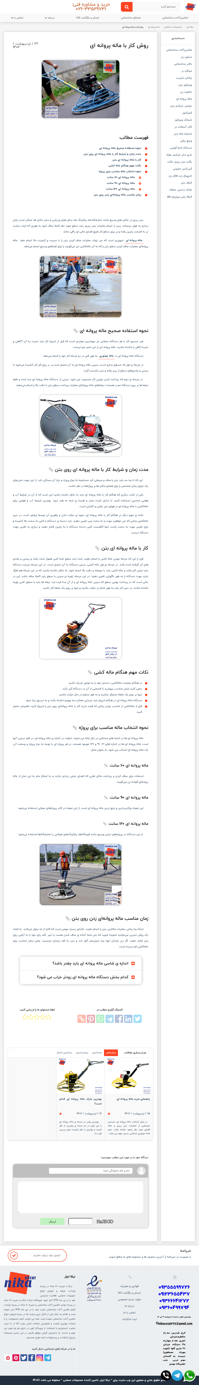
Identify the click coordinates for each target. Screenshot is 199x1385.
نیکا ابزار (189, 27)
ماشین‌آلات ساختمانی (175, 18)
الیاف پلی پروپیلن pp (179, 197)
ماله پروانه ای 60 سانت (121, 177)
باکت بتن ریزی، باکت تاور (179, 162)
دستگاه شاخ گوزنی (181, 148)
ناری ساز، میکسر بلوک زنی (179, 155)
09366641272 (174, 1301)
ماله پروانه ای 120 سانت (120, 189)
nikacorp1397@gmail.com (175, 1324)
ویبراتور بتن (185, 85)
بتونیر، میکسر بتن (181, 106)
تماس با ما (17, 18)
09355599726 (174, 1287)
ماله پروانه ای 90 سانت (121, 183)
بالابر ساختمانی (183, 64)
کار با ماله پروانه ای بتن (126, 160)
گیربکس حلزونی (182, 169)
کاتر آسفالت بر (183, 127)
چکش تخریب (184, 78)
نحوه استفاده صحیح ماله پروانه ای (120, 148)
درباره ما (50, 18)
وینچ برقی (186, 141)
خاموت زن (186, 92)
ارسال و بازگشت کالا (87, 18)
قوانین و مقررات (129, 1286)
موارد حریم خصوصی (129, 1299)
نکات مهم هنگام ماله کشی (124, 166)
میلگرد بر (187, 71)
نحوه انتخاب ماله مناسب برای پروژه (120, 171)
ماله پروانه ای (154, 27)
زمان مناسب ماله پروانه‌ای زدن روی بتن (117, 195)
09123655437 (174, 1294)
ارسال (52, 1221)
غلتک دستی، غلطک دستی (180, 190)
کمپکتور (187, 113)
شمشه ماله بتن (183, 134)
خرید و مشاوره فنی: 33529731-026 (91, 6)
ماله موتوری (106, 356)
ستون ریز (186, 57)
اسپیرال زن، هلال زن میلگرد (180, 176)
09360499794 (174, 1307)
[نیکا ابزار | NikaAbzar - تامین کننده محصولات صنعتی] (190, 6)
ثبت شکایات (129, 1319)
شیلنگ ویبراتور (183, 120)
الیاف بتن (186, 183)
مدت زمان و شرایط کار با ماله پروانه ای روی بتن (112, 154)
